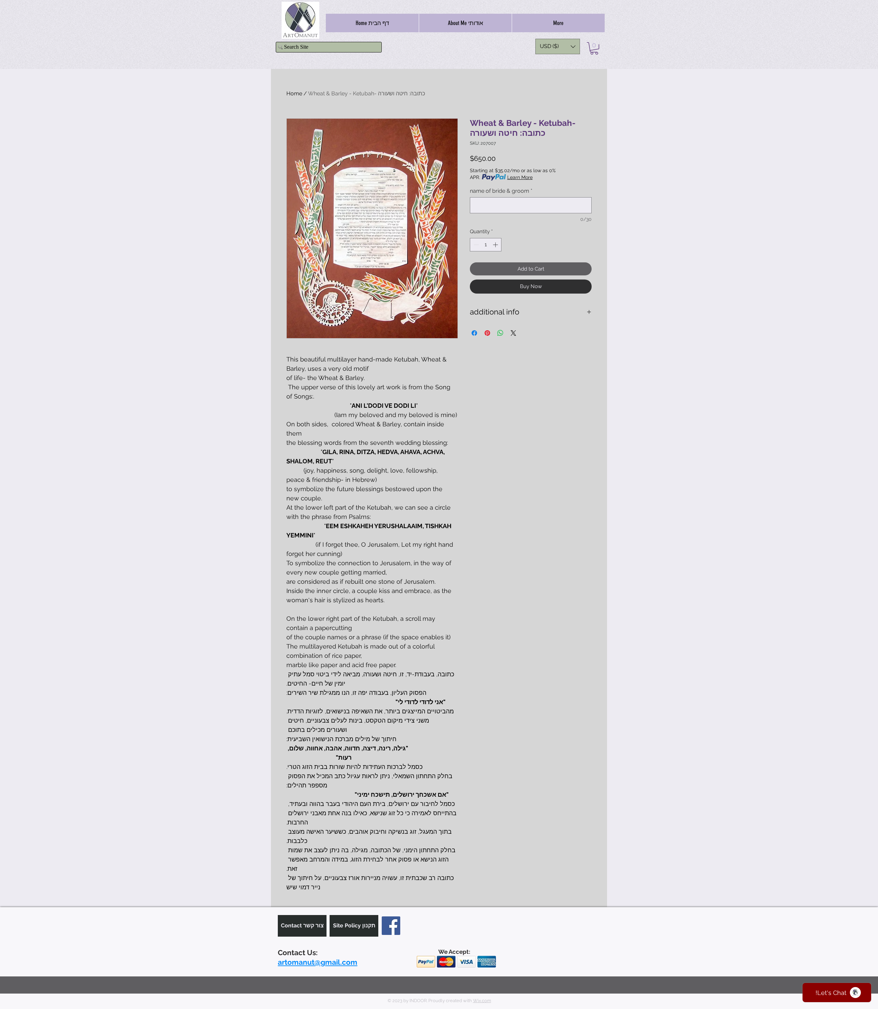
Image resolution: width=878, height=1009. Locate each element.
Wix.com (482, 1000)
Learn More (520, 177)
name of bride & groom (501, 191)
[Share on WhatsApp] (500, 333)
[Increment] (496, 244)
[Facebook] (391, 925)
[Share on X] (513, 333)
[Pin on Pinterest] (487, 333)
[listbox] (557, 46)
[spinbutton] (485, 244)
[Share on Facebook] (474, 333)
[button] (557, 46)
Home (294, 93)
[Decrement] (475, 244)
